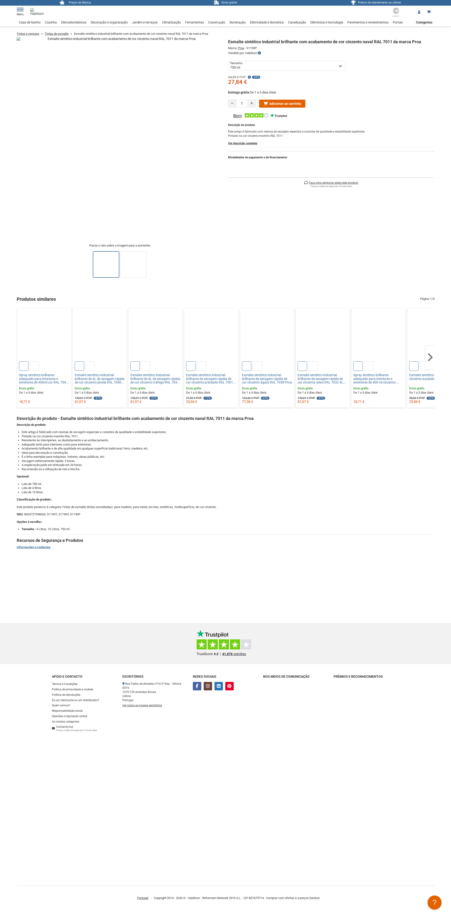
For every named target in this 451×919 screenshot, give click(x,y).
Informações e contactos (34, 547)
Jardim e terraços (145, 22)
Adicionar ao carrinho (285, 104)
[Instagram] (208, 686)
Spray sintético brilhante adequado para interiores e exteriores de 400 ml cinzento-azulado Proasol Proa (375, 378)
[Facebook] (197, 686)
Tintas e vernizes (28, 33)
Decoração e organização (109, 22)
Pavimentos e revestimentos (368, 22)
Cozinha (51, 22)
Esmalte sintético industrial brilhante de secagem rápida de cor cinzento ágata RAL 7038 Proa (267, 378)
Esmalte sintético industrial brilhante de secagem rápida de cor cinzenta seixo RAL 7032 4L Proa (320, 378)
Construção (216, 22)
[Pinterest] (229, 686)
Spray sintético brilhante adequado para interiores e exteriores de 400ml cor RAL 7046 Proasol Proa (43, 378)
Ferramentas (194, 22)
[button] (430, 357)
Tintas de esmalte (57, 33)
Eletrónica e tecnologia (326, 22)
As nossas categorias (65, 721)
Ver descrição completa (242, 143)
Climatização (171, 22)
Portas (398, 22)
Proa (241, 48)
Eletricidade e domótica (267, 22)
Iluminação (237, 22)
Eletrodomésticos (73, 22)
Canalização (297, 22)
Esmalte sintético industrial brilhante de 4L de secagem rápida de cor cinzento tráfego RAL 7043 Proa (155, 378)
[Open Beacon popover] (435, 903)
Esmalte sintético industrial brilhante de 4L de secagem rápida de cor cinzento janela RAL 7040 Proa (99, 378)
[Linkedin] (218, 686)
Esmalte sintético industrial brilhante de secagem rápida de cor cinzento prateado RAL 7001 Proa (209, 378)
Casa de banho (30, 22)
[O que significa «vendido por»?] (259, 53)
